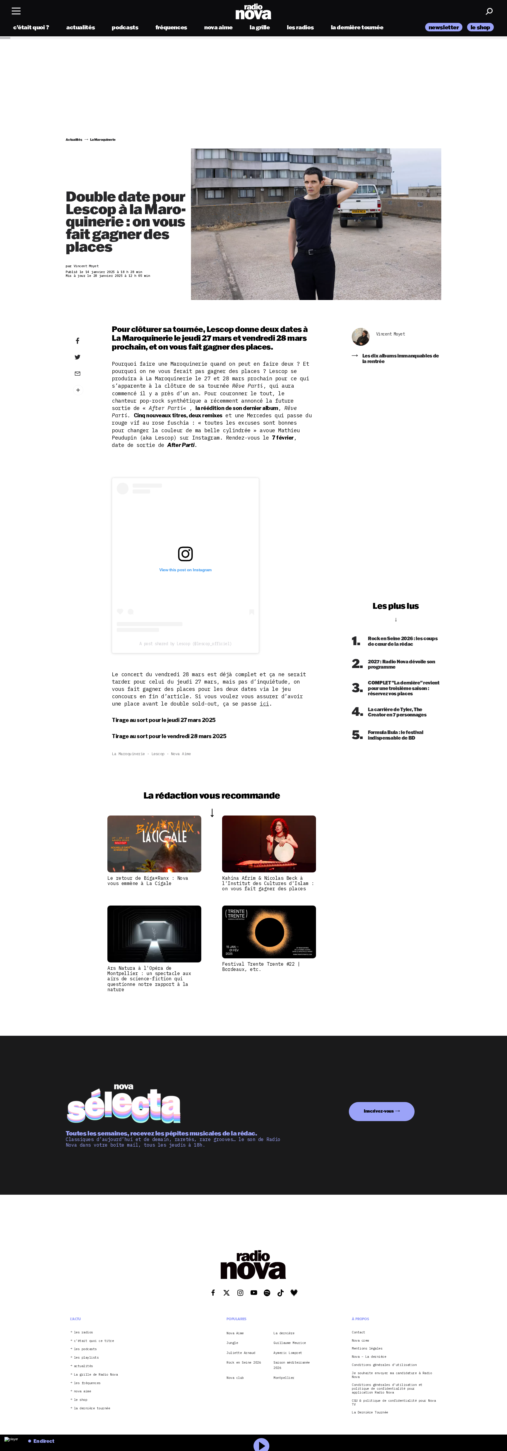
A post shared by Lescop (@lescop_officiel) (185, 643)
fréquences (171, 27)
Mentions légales (367, 1348)
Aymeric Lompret (287, 1352)
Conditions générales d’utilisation (384, 1365)
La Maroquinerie (128, 753)
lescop (158, 753)
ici (264, 703)
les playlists (86, 1358)
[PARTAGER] (86, 357)
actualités (80, 27)
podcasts (125, 27)
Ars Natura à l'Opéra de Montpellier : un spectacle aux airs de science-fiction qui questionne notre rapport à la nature (149, 979)
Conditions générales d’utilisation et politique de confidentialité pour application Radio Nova (387, 1388)
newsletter (444, 27)
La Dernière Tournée (370, 1412)
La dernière (284, 1333)
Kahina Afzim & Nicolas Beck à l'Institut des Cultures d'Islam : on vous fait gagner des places (268, 883)
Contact (358, 1332)
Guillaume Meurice (289, 1343)
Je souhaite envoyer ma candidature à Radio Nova (392, 1375)
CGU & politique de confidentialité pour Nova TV (394, 1402)
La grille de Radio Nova (96, 1374)
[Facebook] (86, 341)
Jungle (232, 1343)
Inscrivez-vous (379, 1111)
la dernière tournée (357, 27)
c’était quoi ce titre (94, 1340)
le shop (480, 27)
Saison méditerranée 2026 (291, 1365)
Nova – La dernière (369, 1357)
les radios (300, 27)
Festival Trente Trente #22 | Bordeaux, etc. (261, 966)
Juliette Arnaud (241, 1352)
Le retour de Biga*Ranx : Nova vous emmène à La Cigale (147, 880)
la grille (260, 27)
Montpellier (284, 1377)
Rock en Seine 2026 (244, 1362)
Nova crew (360, 1340)
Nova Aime (181, 753)
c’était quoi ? (31, 27)
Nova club (235, 1377)
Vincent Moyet (390, 334)
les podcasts (85, 1349)
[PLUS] (86, 390)
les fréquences (87, 1383)
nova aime (218, 27)
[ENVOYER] (86, 373)
